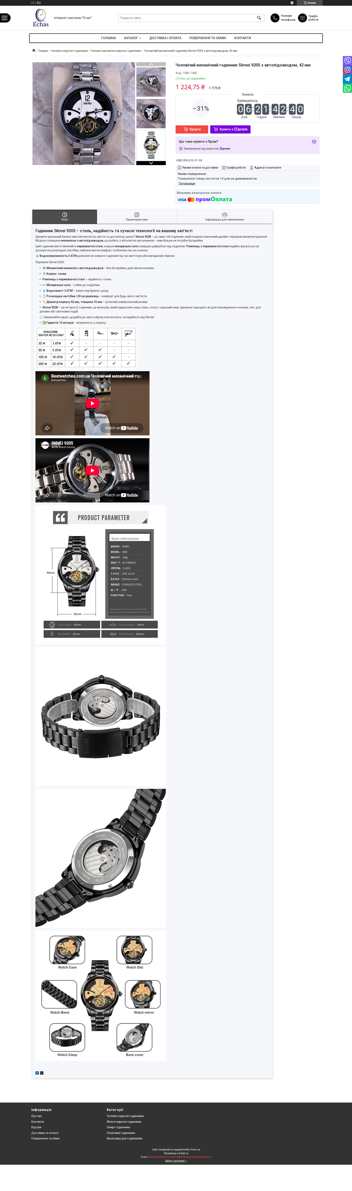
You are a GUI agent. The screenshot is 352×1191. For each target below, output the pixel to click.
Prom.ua (195, 1149)
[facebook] (37, 1073)
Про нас (36, 1116)
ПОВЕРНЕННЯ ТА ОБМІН (207, 38)
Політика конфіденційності (195, 1157)
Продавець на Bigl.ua (176, 1153)
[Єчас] (40, 18)
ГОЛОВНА (108, 38)
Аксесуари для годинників (124, 1138)
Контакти (37, 1121)
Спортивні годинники (121, 1133)
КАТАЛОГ (131, 38)
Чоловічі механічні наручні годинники (116, 50)
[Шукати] (259, 18)
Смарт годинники (118, 1127)
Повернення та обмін (45, 1138)
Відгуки (36, 1127)
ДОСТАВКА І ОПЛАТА (165, 38)
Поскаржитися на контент (163, 1157)
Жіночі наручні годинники (124, 1121)
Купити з (226, 129)
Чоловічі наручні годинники (69, 50)
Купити (195, 129)
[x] (41, 1073)
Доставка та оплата (44, 1133)
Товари (43, 50)
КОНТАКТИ (242, 38)
